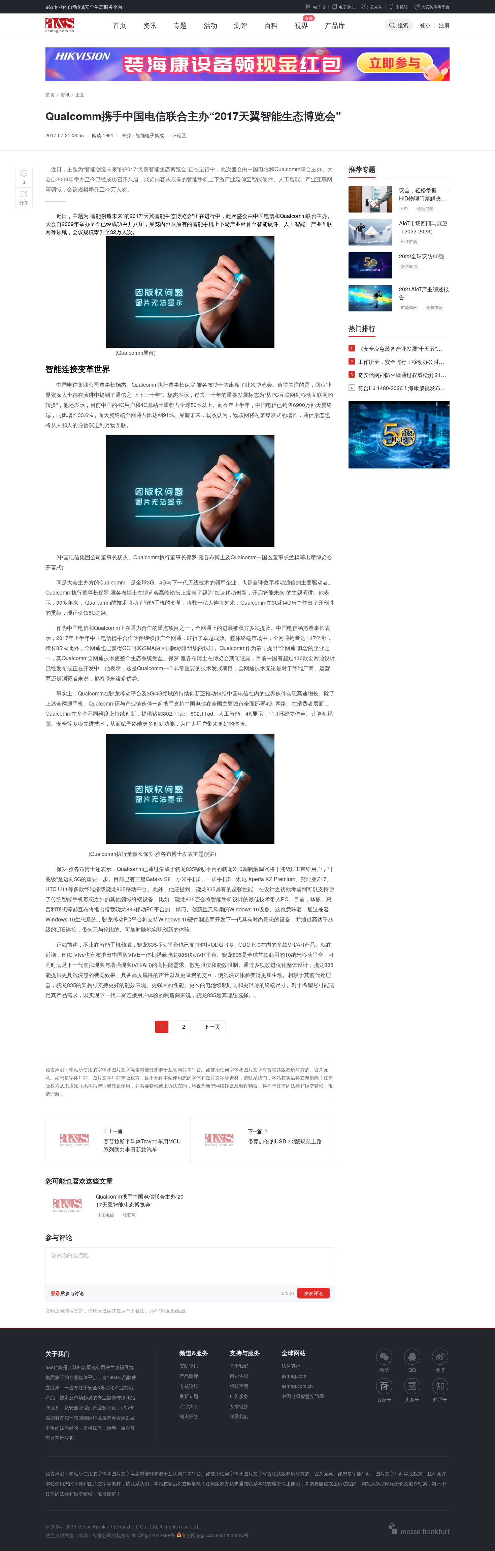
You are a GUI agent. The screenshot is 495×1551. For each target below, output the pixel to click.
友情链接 (239, 1406)
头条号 (412, 1399)
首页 (119, 25)
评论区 (179, 135)
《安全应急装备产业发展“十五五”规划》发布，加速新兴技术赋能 (396, 350)
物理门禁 (425, 208)
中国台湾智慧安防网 (303, 1396)
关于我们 (239, 1365)
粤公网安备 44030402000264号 (215, 1535)
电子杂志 (347, 6)
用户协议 (239, 1375)
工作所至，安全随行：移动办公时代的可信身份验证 (397, 363)
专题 (180, 25)
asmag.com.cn (297, 1386)
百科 (271, 25)
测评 (241, 25)
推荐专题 (362, 169)
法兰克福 (291, 1365)
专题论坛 (188, 1386)
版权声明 (239, 1386)
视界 (301, 25)
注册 (444, 25)
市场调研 (409, 307)
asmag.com (294, 1375)
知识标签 (188, 1416)
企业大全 (188, 1406)
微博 (440, 1369)
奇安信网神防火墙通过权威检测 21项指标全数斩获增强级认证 (398, 376)
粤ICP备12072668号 (153, 1535)
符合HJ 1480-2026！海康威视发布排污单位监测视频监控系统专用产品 (398, 389)
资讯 (150, 25)
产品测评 (188, 1375)
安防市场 (434, 307)
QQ (412, 1369)
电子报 (319, 6)
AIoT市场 (409, 241)
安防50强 (409, 266)
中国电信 (106, 1214)
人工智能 (294, 224)
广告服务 (239, 1396)
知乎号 (440, 1399)
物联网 (129, 1214)
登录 (425, 25)
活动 (210, 25)
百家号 (384, 1399)
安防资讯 (188, 1365)
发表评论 (313, 1293)
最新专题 (188, 1396)
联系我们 (239, 1416)
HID (404, 208)
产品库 (335, 25)
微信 (384, 1361)
